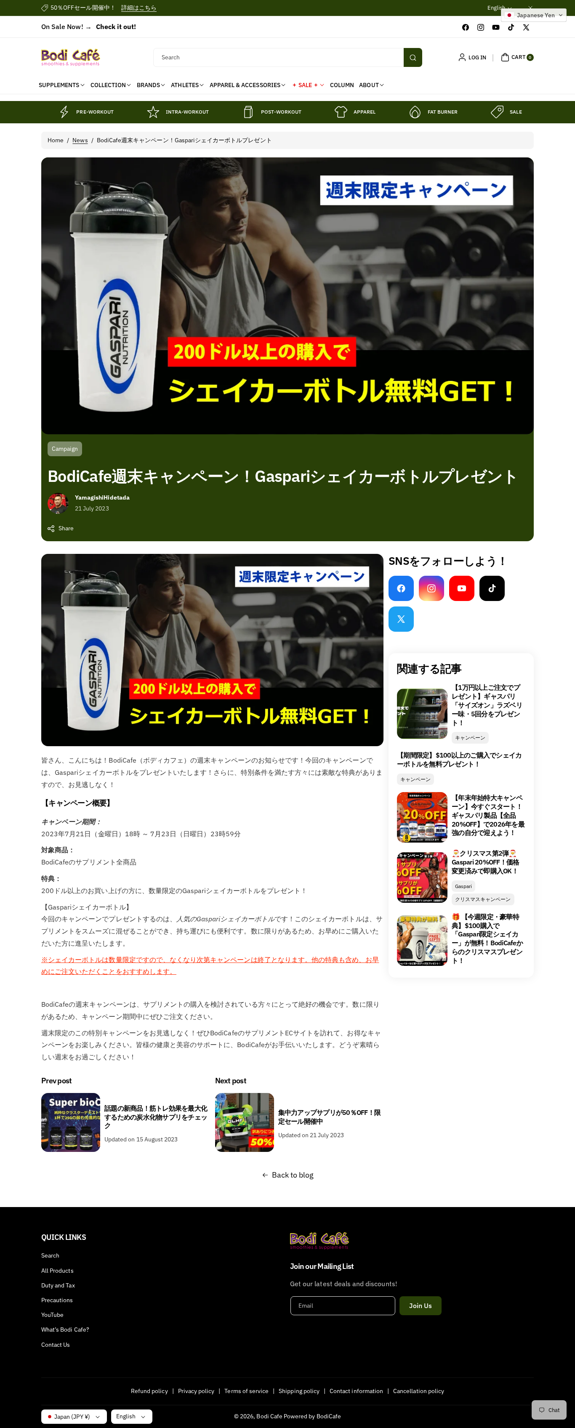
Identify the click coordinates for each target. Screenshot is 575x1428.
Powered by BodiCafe (312, 1416)
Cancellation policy (418, 1391)
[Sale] (497, 112)
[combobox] (287, 57)
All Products (57, 1270)
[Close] (530, 8)
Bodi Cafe (269, 1416)
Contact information (356, 1391)
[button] (516, 57)
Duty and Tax (58, 1285)
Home (56, 140)
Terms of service (246, 1391)
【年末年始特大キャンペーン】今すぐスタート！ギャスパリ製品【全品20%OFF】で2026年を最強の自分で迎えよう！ (488, 815)
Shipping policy (299, 1391)
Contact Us (55, 1344)
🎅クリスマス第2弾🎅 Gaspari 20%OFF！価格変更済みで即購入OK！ (485, 862)
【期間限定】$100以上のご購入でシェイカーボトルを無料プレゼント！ (459, 759)
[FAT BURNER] (415, 112)
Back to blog (293, 1175)
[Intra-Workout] (153, 112)
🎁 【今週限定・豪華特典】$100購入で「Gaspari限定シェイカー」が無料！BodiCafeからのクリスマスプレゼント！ (487, 938)
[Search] (413, 57)
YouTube (52, 1315)
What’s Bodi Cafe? (65, 1329)
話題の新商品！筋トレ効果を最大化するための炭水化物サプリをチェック (155, 1117)
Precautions (57, 1300)
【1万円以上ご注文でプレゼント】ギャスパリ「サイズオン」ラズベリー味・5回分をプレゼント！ (487, 704)
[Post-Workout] (248, 112)
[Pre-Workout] (63, 112)
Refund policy (149, 1391)
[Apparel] (340, 112)
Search (50, 1255)
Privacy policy (196, 1391)
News (80, 140)
